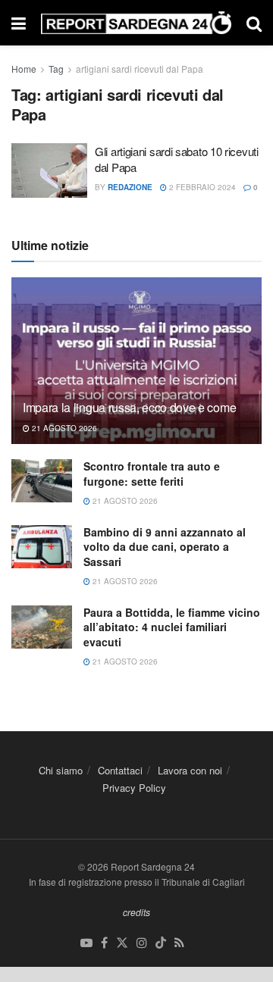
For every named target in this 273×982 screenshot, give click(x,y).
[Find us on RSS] (179, 943)
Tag (56, 68)
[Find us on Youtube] (86, 943)
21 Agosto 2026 (63, 428)
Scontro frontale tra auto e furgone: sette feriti (151, 473)
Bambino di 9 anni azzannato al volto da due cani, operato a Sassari (164, 546)
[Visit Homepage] (136, 23)
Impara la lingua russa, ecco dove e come (129, 407)
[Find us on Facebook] (104, 943)
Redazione (130, 187)
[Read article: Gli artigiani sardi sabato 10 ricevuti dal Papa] (49, 170)
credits (136, 911)
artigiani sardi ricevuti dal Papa (139, 68)
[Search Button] (254, 22)
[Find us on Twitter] (122, 943)
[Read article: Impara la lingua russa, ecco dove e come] (136, 366)
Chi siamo (61, 770)
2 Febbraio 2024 (201, 187)
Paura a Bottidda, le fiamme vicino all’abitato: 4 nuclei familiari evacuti (171, 627)
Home (23, 68)
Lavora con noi (190, 770)
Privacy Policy (134, 787)
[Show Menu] (18, 22)
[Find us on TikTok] (160, 943)
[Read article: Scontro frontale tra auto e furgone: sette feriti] (41, 480)
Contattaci (120, 770)
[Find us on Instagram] (141, 943)
